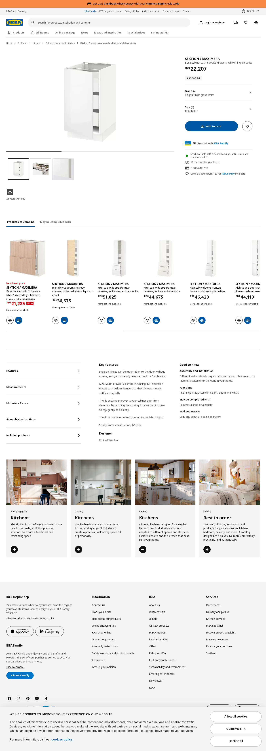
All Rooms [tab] (42, 32)
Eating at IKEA (132, 11)
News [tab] (84, 32)
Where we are (157, 612)
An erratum (98, 660)
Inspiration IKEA (158, 639)
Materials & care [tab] (17, 403)
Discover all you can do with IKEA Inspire (30, 618)
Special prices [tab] (136, 32)
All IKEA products (159, 625)
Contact (187, 11)
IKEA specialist (214, 625)
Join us (153, 618)
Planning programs (217, 639)
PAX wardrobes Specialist (221, 632)
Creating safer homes (162, 674)
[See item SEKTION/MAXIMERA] (27, 258)
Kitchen (36, 43)
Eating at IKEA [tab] (160, 32)
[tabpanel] (179, 404)
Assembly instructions (105, 646)
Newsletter (155, 680)
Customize (233, 728)
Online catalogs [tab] (65, 32)
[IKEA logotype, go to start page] (14, 22)
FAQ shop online (101, 632)
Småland (211, 653)
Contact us (98, 605)
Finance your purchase (219, 646)
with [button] (210, 143)
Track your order (101, 612)
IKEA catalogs (157, 632)
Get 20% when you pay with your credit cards (136, 3)
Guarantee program (103, 639)
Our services (213, 605)
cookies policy (62, 739)
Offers (153, 646)
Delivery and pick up (217, 612)
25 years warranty (15, 198)
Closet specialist (171, 11)
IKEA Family (90, 11)
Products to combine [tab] (20, 222)
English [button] (251, 10)
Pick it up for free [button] (199, 167)
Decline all (236, 741)
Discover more (15, 667)
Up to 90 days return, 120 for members (218, 173)
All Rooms (23, 43)
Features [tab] (12, 371)
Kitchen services (215, 618)
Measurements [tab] (16, 387)
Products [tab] (19, 32)
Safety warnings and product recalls (113, 653)
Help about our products (106, 618)
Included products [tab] (18, 435)
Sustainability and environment (167, 667)
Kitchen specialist (151, 11)
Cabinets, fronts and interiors (60, 43)
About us (154, 605)
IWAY (152, 687)
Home (9, 43)
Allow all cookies (235, 716)
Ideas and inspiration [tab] (108, 32)
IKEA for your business (110, 11)
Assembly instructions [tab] (21, 419)
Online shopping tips (104, 625)
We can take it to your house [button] (205, 162)
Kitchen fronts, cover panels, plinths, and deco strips (108, 43)
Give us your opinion (104, 667)
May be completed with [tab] (55, 222)
